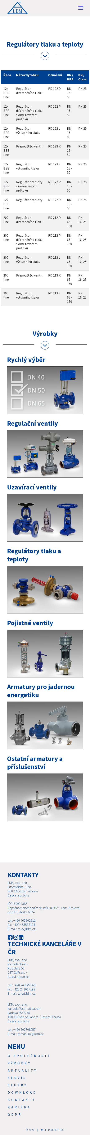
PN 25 (82, 88)
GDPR (15, 1114)
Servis (17, 1078)
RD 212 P (54, 235)
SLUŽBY (17, 1085)
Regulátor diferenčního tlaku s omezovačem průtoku (29, 112)
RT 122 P (54, 182)
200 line (6, 219)
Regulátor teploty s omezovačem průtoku (29, 186)
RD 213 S (54, 293)
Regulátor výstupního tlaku (28, 130)
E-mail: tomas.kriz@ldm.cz (26, 1034)
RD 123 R (54, 146)
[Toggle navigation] (81, 8)
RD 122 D (54, 88)
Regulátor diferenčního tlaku (29, 90)
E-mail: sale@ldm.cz (21, 929)
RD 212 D (54, 217)
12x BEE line (6, 92)
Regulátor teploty (29, 200)
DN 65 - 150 (69, 221)
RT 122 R (54, 200)
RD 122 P (54, 106)
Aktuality (22, 1070)
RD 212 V (54, 257)
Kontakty (22, 1100)
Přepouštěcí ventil (29, 146)
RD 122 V (54, 128)
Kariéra (19, 1107)
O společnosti (29, 1056)
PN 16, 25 (82, 219)
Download (22, 1092)
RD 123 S (54, 164)
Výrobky (19, 1063)
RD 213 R (54, 275)
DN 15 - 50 (69, 92)
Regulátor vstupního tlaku (27, 166)
